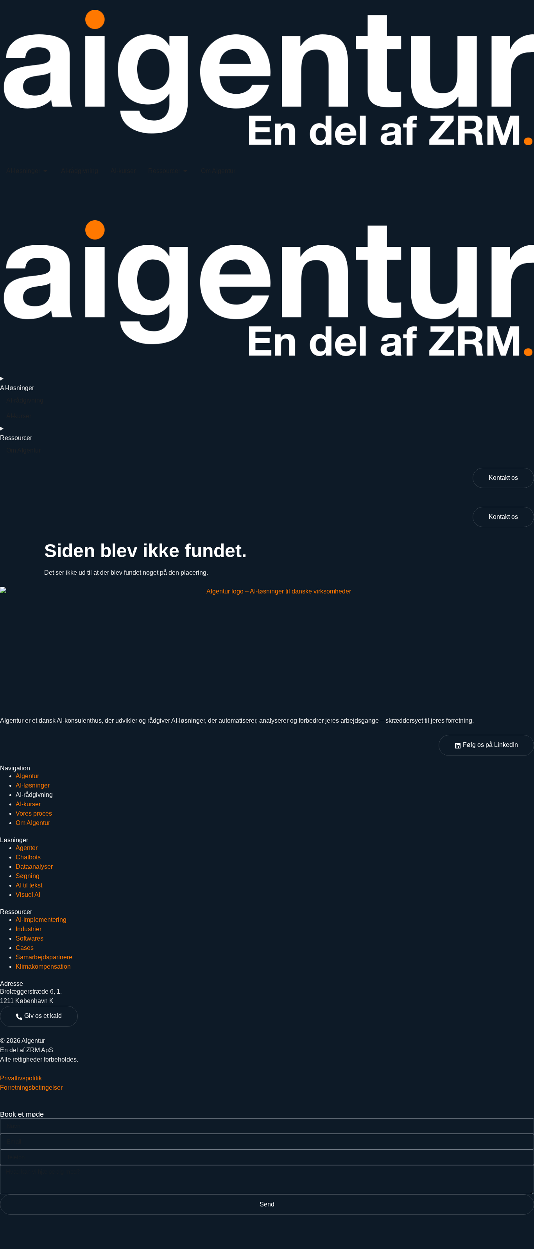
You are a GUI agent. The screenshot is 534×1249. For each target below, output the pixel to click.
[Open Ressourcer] (185, 171)
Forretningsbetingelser (31, 1087)
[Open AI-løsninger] (45, 171)
